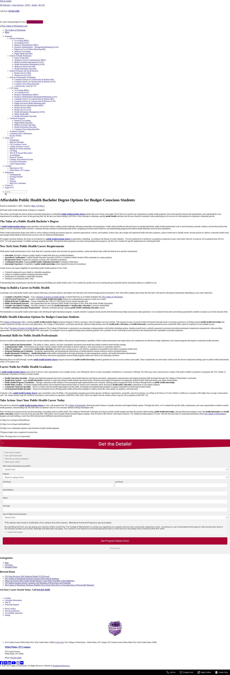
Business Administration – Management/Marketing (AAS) (36, 47)
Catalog (8, 598)
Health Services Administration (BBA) (29, 105)
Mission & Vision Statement (20, 149)
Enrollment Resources (61, 666)
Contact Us (9, 185)
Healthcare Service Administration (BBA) (30, 60)
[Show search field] (6, 194)
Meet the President (17, 142)
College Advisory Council (19, 146)
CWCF (27, 5)
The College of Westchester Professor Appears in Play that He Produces (32, 579)
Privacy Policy (10, 609)
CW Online (14, 88)
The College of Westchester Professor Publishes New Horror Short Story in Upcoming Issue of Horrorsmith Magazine (49, 585)
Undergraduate (15, 175)
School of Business (17, 38)
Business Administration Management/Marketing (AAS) (35, 97)
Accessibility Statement (13, 613)
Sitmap (7, 615)
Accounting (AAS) (21, 43)
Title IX (8, 602)
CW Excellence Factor (18, 144)
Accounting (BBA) (21, 41)
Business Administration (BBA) (26, 45)
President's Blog (11, 567)
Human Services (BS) (22, 73)
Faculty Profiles (15, 136)
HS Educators (5, 5)
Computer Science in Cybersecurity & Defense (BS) (34, 79)
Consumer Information (18, 162)
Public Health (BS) (21, 58)
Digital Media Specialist (23, 54)
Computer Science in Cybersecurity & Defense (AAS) (34, 82)
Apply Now (9, 188)
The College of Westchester (15, 30)
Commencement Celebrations (21, 134)
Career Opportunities (17, 164)
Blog (33, 206)
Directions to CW (16, 168)
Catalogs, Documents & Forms (21, 159)
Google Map (59, 642)
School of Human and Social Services (24, 71)
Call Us (172, 672)
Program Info (188, 672)
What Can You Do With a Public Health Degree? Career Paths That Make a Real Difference (39, 581)
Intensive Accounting (22, 51)
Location (8, 166)
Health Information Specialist (25, 69)
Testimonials (14, 140)
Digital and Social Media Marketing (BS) (30, 49)
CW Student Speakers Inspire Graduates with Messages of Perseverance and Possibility (38, 583)
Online (12, 179)
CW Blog (13, 151)
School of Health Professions (21, 56)
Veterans (13, 181)
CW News (40, 206)
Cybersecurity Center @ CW (25, 86)
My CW (41, 5)
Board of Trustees (16, 157)
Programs (8, 36)
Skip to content (5, 1)
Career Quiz (223, 672)
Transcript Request (12, 605)
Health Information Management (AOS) (29, 64)
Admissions (9, 172)
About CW (9, 138)
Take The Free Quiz (34, 22)
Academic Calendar (17, 131)
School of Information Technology (23, 77)
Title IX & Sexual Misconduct (21, 153)
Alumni (34, 5)
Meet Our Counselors (18, 183)
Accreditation (15, 155)
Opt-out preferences (12, 611)
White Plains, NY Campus (20, 170)
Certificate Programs (17, 118)
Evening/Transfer (16, 177)
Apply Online (206, 672)
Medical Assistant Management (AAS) (29, 62)
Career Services (18, 5)
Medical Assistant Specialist (24, 67)
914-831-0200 (14, 11)
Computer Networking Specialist (26, 84)
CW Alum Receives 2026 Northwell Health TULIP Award (27, 576)
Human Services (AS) (22, 75)
